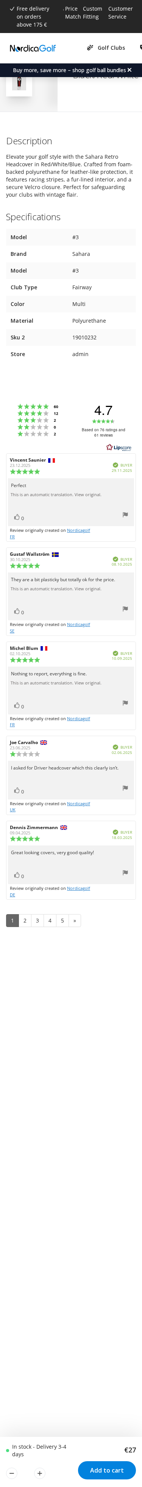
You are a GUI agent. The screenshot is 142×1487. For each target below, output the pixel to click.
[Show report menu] (125, 516)
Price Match (73, 12)
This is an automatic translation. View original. (56, 494)
